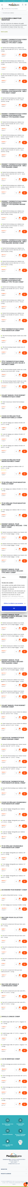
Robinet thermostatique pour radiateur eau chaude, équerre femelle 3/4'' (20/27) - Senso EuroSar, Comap (12, 149)
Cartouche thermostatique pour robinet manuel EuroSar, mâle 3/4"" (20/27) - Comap (13, 768)
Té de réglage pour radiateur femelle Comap (14, 483)
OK (14, 608)
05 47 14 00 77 (14, 1162)
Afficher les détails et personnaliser (13, 603)
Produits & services (6, 1173)
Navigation (4, 1169)
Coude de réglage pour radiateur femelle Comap (12, 416)
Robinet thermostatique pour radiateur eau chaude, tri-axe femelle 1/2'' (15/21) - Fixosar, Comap (12, 301)
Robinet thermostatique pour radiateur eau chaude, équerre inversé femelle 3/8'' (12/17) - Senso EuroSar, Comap (12, 212)
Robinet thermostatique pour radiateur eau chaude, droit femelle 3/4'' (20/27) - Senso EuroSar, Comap (14, 75)
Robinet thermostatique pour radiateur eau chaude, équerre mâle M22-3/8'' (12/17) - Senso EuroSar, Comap (13, 174)
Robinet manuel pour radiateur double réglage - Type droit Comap (13, 571)
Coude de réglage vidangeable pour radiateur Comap (14, 803)
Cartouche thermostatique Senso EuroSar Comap (13, 738)
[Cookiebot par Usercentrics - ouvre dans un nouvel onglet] (19, 577)
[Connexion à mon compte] (23, 4)
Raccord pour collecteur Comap (12, 918)
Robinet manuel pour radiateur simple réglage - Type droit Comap (14, 525)
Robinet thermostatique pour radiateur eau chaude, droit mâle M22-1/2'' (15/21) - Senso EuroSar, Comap (12, 99)
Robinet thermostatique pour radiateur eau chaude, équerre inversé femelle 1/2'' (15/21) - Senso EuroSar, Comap (12, 225)
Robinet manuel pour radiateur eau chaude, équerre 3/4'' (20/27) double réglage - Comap (12, 691)
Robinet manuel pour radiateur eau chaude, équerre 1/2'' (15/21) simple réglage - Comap (12, 635)
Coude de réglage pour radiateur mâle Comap (11, 460)
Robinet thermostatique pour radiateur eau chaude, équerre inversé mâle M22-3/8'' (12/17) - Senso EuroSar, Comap (13, 249)
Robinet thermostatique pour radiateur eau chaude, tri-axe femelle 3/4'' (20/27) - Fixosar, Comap (12, 314)
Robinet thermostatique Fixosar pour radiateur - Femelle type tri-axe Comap (12, 280)
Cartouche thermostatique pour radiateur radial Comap (13, 782)
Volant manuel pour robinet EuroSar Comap (13, 706)
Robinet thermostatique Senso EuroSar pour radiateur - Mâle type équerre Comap (14, 165)
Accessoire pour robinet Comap (14, 890)
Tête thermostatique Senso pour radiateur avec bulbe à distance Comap (13, 363)
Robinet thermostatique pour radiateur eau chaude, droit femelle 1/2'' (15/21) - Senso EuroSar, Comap (14, 62)
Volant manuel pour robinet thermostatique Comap (13, 396)
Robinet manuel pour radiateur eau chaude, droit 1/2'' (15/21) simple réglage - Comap (14, 544)
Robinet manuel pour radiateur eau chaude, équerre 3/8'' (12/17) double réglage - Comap (12, 669)
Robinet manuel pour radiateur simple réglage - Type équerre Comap (14, 616)
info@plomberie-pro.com (14, 1163)
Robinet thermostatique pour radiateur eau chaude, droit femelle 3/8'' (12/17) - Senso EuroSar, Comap (14, 49)
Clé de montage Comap (11, 1059)
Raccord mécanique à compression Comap (10, 985)
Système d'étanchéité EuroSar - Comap (12, 895)
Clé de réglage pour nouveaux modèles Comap (14, 905)
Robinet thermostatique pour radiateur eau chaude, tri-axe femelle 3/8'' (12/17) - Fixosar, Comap (12, 288)
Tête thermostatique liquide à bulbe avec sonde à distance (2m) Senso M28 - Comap (13, 370)
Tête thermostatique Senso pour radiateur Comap (13, 329)
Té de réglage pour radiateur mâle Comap (14, 504)
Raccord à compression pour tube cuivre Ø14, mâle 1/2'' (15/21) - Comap (13, 1003)
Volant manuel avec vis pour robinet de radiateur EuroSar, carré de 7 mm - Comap (14, 712)
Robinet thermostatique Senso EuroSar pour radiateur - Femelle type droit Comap (14, 41)
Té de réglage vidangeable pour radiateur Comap (12, 846)
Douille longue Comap (11, 1016)
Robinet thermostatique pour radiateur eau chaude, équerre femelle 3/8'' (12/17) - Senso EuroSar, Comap (12, 123)
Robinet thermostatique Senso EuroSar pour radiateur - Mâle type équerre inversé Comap (14, 241)
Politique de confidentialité (15, 1182)
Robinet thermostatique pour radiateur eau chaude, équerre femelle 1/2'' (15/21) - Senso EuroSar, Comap (12, 136)
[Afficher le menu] (2, 5)
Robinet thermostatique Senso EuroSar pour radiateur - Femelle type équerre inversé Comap (14, 204)
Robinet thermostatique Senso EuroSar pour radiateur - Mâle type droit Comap (14, 91)
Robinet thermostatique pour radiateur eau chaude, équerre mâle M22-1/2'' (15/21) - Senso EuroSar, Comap (13, 187)
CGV (7, 1182)
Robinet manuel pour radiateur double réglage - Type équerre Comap (13, 661)
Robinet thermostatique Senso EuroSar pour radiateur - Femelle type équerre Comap (14, 115)
